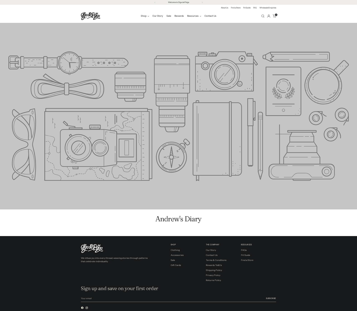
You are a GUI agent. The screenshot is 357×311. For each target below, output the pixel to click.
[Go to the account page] (269, 16)
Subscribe (271, 298)
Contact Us (212, 255)
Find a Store (247, 260)
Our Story (211, 250)
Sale (173, 260)
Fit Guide (245, 255)
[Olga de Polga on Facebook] (82, 308)
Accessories (177, 255)
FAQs (244, 250)
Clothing (175, 250)
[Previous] (155, 2)
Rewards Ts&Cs (214, 265)
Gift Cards (176, 265)
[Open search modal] (263, 16)
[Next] (202, 2)
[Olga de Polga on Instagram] (87, 308)
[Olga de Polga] (90, 16)
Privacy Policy (213, 275)
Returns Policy (213, 280)
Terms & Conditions (216, 260)
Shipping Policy (214, 270)
